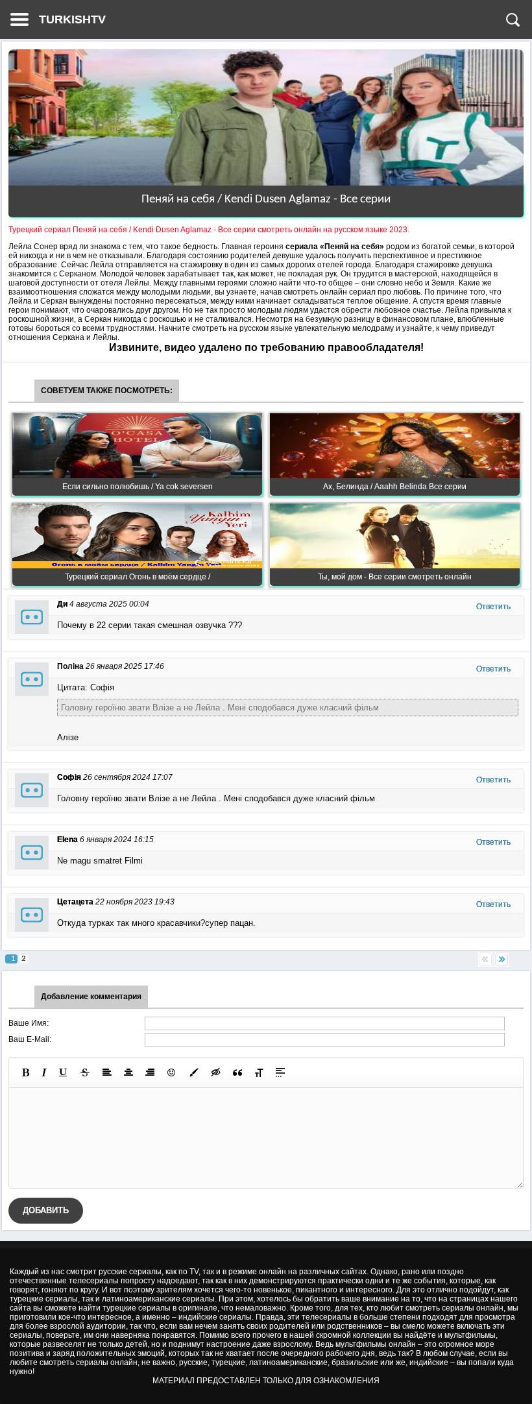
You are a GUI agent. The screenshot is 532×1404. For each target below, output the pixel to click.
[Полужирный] (26, 1072)
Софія (69, 777)
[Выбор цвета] (194, 1072)
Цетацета (75, 901)
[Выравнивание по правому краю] (150, 1072)
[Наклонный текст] (44, 1072)
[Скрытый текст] (216, 1072)
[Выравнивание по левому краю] (107, 1072)
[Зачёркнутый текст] (85, 1072)
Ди (62, 604)
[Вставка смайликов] (172, 1072)
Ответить (493, 606)
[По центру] (128, 1072)
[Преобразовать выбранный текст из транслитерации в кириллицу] (259, 1072)
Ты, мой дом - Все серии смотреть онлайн (395, 576)
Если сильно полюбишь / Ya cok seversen (137, 486)
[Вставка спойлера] (280, 1072)
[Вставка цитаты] (237, 1072)
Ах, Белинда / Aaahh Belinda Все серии (394, 486)
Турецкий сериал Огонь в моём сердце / (137, 576)
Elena (67, 839)
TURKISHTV (72, 19)
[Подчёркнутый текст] (64, 1072)
